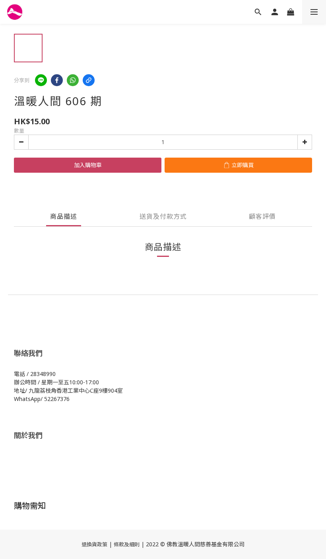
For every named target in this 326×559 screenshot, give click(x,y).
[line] (41, 80)
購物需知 (30, 505)
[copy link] (89, 80)
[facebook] (57, 80)
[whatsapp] (73, 80)
